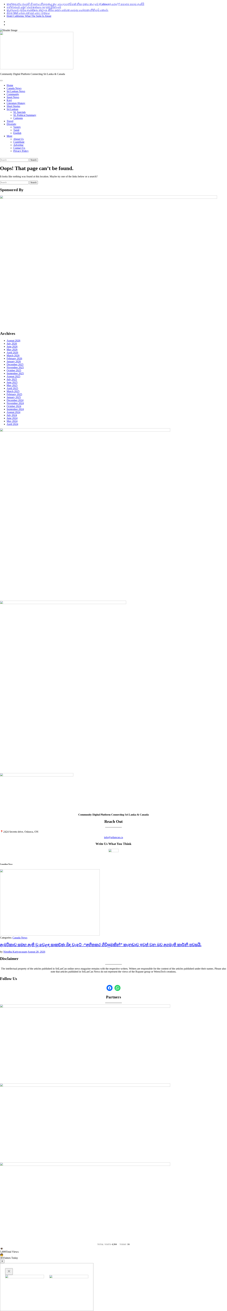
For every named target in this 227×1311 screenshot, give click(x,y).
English (17, 133)
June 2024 (12, 418)
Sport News (13, 97)
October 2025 (14, 370)
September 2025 (15, 373)
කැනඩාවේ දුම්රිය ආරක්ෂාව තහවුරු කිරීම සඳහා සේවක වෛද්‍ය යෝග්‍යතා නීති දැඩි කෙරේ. (57, 10)
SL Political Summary (24, 115)
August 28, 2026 (36, 951)
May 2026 (12, 349)
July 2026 (12, 343)
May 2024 (12, 421)
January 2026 (14, 361)
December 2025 (15, 364)
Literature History (16, 103)
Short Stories (13, 106)
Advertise (18, 145)
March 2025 (13, 391)
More (9, 136)
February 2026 (14, 358)
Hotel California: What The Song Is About (29, 16)
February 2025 (14, 394)
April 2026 (12, 352)
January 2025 (14, 397)
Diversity (11, 124)
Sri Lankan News (16, 91)
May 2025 (12, 385)
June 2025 (12, 382)
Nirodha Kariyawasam (15, 951)
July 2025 (12, 379)
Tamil (16, 130)
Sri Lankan (12, 109)
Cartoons (18, 118)
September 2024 (15, 409)
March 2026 (13, 355)
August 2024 (13, 412)
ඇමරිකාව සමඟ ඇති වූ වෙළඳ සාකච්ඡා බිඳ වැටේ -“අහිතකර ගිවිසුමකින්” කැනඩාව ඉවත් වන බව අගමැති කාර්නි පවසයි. (100, 945)
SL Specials (19, 112)
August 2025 (13, 376)
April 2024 (12, 424)
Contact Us (19, 148)
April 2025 (12, 388)
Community (13, 94)
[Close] (9, 1271)
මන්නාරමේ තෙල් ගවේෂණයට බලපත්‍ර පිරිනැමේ (34, 7)
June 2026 (12, 346)
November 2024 (15, 403)
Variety (17, 127)
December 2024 (15, 400)
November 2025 (15, 367)
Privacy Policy (21, 151)
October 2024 (14, 406)
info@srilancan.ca (113, 837)
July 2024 (12, 415)
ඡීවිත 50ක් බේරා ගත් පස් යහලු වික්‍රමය (28, 13)
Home (10, 85)
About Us (18, 139)
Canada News (14, 88)
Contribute (18, 142)
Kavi (9, 100)
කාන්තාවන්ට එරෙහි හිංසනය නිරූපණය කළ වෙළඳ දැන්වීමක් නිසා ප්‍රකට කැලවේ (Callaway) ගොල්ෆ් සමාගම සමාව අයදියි (75, 4)
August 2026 (13, 340)
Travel (10, 121)
